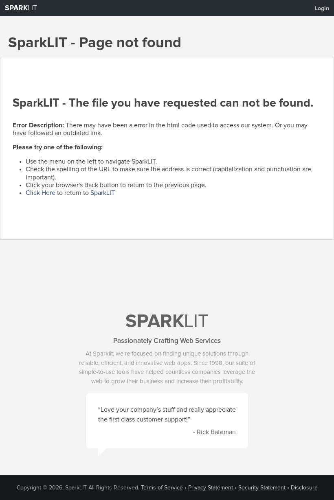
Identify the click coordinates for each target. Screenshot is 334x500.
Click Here (40, 193)
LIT (21, 8)
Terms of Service (162, 488)
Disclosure (304, 488)
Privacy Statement (210, 488)
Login (322, 8)
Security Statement (262, 488)
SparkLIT (102, 193)
